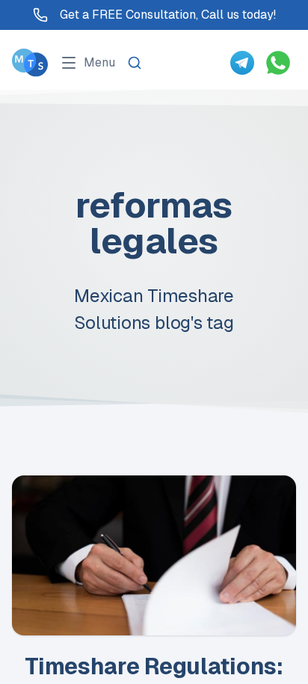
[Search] (134, 63)
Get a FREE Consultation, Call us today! (168, 14)
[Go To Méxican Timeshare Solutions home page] (30, 62)
